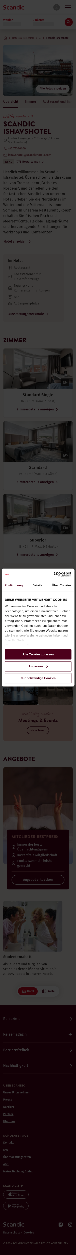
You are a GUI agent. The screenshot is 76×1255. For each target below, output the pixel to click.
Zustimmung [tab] (14, 585)
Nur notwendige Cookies (38, 678)
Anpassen (36, 666)
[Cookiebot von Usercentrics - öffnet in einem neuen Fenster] (54, 574)
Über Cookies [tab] (61, 585)
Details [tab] (37, 585)
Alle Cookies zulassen (38, 654)
